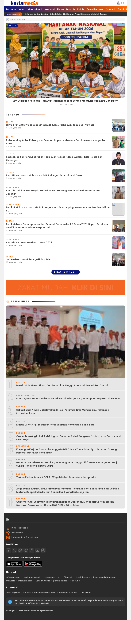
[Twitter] (14, 550)
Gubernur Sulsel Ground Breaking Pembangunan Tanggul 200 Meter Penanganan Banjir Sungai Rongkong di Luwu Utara (67, 464)
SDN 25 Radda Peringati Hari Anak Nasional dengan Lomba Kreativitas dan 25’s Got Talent (65, 100)
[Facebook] (8, 550)
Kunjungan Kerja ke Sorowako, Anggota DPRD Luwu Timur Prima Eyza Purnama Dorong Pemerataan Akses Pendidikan (66, 451)
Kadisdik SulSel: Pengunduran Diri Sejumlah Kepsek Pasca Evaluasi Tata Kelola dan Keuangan (54, 158)
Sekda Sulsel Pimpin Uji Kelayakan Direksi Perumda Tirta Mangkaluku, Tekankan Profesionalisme (62, 411)
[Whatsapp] (20, 550)
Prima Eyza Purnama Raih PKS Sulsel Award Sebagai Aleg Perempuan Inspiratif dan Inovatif (69, 398)
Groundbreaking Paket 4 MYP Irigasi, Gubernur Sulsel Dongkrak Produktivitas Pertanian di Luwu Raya (68, 438)
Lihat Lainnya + (65, 272)
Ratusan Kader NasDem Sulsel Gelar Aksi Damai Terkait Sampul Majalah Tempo (44, 14)
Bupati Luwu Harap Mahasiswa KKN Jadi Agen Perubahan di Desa (44, 175)
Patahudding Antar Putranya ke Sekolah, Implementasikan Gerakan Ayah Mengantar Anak (56, 142)
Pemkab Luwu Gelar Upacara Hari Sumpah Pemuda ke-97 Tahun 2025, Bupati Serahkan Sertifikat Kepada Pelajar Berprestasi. (57, 226)
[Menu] (7, 3)
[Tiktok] (43, 550)
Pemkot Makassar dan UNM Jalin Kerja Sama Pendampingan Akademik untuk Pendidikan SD (58, 209)
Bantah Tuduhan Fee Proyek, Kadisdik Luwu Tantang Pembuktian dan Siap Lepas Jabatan (53, 192)
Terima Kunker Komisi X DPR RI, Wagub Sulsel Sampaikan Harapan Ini (56, 477)
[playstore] (32, 565)
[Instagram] (31, 550)
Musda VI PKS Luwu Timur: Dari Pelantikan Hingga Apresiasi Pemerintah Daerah (62, 385)
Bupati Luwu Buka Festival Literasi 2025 (29, 242)
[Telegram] (25, 550)
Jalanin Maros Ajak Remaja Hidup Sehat (29, 259)
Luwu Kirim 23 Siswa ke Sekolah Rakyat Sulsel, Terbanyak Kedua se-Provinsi (50, 125)
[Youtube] (37, 550)
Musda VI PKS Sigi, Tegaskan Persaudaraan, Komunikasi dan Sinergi (55, 424)
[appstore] (14, 565)
